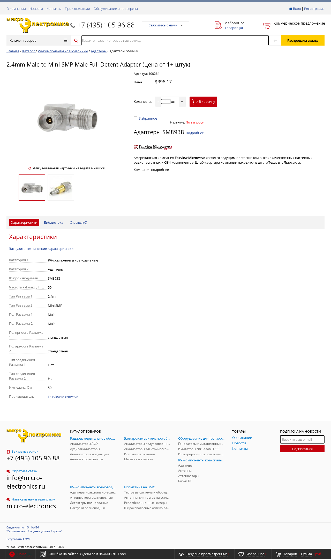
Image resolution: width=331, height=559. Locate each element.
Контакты (54, 8)
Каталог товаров (23, 40)
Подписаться (302, 448)
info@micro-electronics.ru (25, 481)
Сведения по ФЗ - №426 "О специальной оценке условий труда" (34, 529)
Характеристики (24, 222)
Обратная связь (24, 471)
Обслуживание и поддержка (116, 8)
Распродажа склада (302, 40)
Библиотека (53, 222)
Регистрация (314, 8)
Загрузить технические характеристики (41, 248)
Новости (36, 8)
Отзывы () (78, 222)
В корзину (207, 101)
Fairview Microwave (63, 396)
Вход (297, 8)
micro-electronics (31, 506)
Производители (77, 8)
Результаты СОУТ (18, 539)
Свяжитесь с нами (162, 25)
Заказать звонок (25, 451)
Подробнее (195, 132)
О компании (16, 8)
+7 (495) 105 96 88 (106, 25)
